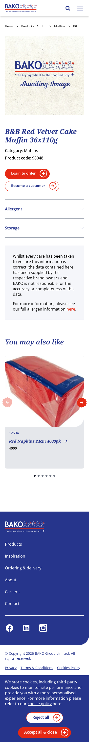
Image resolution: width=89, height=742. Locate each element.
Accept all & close (40, 732)
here (71, 309)
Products (27, 26)
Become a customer (28, 185)
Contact (12, 603)
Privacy (11, 667)
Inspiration (15, 556)
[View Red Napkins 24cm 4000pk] (44, 412)
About (10, 580)
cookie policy (40, 703)
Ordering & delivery (23, 568)
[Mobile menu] (80, 9)
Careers (12, 591)
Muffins (59, 26)
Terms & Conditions (37, 667)
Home (9, 26)
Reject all (40, 717)
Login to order (23, 173)
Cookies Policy (68, 667)
